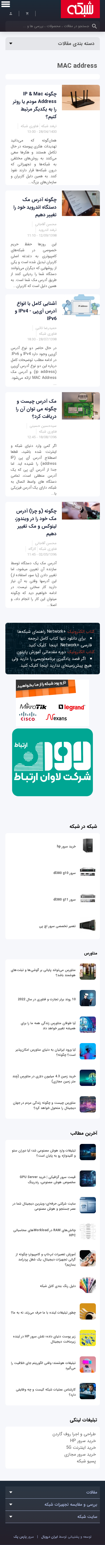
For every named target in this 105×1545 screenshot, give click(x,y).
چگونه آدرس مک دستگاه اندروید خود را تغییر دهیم (35, 207)
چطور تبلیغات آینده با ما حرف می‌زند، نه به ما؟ (43, 1312)
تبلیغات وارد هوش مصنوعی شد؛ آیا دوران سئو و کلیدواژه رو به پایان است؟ (44, 1153)
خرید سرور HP (83, 1440)
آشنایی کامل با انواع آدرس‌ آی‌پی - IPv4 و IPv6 (36, 311)
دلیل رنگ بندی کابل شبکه (58, 1286)
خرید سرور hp (66, 846)
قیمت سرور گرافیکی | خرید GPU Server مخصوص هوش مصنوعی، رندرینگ (48, 1180)
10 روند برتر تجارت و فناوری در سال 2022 (47, 999)
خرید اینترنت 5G (81, 1447)
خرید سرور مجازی (80, 1454)
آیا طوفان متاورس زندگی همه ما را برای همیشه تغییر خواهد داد (48, 1026)
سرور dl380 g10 (64, 873)
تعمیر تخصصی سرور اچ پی (57, 926)
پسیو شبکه (86, 1461)
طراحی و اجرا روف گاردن (74, 1434)
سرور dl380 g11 (64, 899)
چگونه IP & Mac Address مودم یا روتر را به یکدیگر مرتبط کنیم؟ (35, 105)
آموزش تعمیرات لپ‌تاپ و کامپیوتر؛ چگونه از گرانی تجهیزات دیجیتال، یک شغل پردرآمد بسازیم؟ (46, 1259)
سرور (23, 1536)
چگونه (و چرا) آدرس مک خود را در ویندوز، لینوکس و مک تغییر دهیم (36, 522)
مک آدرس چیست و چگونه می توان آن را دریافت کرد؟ (36, 409)
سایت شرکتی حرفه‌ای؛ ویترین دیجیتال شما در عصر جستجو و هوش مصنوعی (44, 1206)
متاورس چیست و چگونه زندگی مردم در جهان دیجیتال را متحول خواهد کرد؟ (44, 1105)
